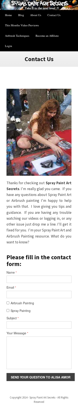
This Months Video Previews (22, 25)
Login (8, 46)
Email (11, 287)
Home (8, 15)
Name (11, 272)
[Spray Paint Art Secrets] (39, 5)
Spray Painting (21, 311)
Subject (12, 318)
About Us (35, 15)
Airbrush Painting (22, 303)
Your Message (17, 333)
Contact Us (53, 15)
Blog (21, 15)
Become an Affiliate (47, 36)
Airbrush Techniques (17, 36)
